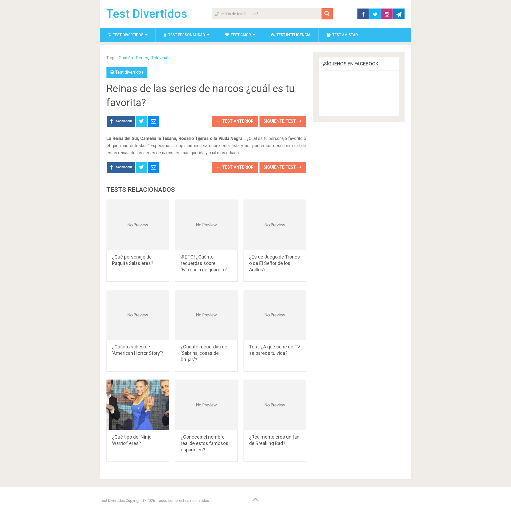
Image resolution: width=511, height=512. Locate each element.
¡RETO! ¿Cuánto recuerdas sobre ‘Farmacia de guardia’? (204, 263)
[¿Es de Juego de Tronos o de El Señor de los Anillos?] (275, 224)
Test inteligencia (293, 35)
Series (142, 57)
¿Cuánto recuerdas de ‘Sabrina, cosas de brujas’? (204, 353)
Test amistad (345, 35)
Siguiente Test (280, 121)
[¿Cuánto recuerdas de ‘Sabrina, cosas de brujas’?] (206, 315)
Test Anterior (237, 121)
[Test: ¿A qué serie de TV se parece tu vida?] (275, 315)
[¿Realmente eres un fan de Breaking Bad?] (275, 405)
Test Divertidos (146, 14)
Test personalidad (186, 35)
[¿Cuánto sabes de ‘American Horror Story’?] (137, 315)
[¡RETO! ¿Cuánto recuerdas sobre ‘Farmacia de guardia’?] (206, 224)
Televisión (161, 57)
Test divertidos (127, 35)
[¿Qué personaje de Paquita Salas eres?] (137, 224)
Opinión (126, 57)
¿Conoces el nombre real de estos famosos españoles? (204, 443)
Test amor (240, 35)
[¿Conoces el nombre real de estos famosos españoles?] (206, 405)
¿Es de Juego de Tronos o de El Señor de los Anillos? (274, 263)
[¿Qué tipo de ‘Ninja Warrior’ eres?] (137, 405)
